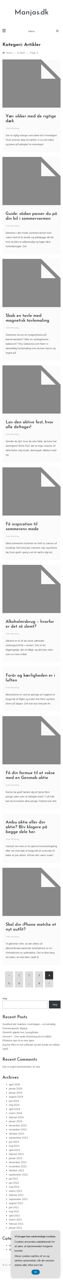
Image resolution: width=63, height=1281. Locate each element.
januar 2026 (15, 1088)
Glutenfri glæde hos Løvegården (20, 1032)
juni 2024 (14, 1100)
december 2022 (18, 1162)
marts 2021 (15, 1219)
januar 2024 (15, 1121)
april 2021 (14, 1215)
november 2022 (18, 1166)
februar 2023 (16, 1154)
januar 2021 (15, 1227)
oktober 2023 (16, 1133)
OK (35, 1272)
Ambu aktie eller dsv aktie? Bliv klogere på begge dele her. (26, 827)
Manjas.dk (32, 12)
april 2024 (14, 1109)
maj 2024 (14, 1104)
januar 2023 (15, 1158)
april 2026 (14, 1084)
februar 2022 (16, 1195)
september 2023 (18, 1137)
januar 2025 (15, 1092)
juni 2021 (14, 1207)
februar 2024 (16, 1117)
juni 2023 (14, 1141)
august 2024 (16, 1096)
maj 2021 (14, 1211)
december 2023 (18, 1125)
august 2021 (16, 1203)
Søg (4, 998)
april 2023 (14, 1150)
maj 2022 (14, 1186)
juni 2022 (14, 1182)
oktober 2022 (16, 1170)
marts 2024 (15, 1113)
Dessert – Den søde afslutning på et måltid (26, 1036)
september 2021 (18, 1199)
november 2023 (18, 1129)
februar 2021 (16, 1223)
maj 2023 (14, 1145)
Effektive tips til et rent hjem (18, 1040)
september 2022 (18, 1174)
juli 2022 (13, 1178)
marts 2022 (15, 1191)
